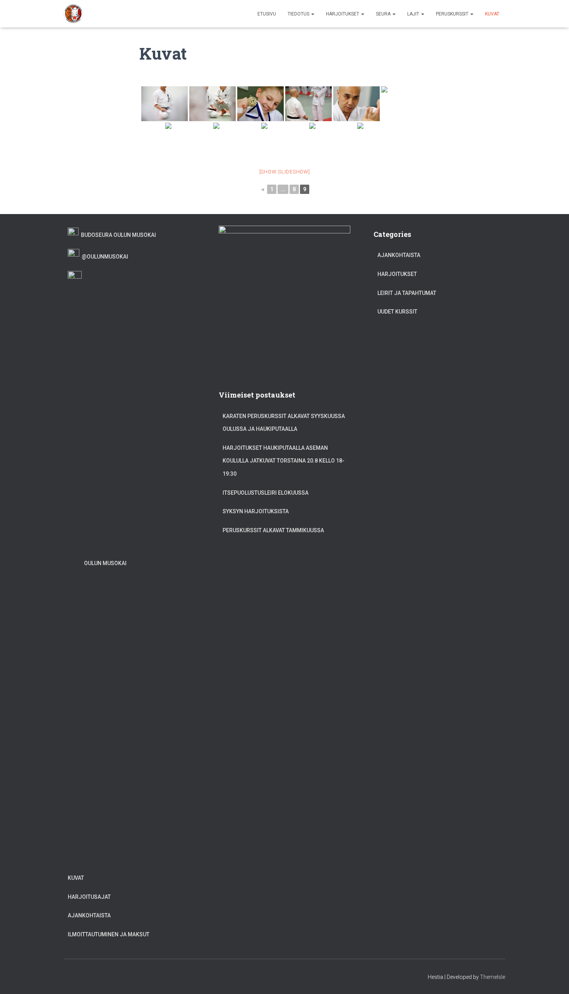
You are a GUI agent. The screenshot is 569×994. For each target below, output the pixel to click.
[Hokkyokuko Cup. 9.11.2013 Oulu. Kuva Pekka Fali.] (260, 103)
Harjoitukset (343, 14)
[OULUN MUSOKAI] (73, 14)
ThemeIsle (492, 977)
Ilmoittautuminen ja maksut (108, 934)
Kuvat (492, 14)
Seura (384, 14)
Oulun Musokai (104, 563)
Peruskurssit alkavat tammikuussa (273, 530)
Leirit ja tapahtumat (406, 293)
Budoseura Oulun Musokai (117, 235)
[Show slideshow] (284, 172)
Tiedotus (299, 14)
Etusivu (266, 14)
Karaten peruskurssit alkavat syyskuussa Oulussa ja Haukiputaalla (284, 422)
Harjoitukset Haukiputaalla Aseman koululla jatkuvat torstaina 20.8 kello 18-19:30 (283, 461)
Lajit (413, 14)
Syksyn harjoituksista (256, 511)
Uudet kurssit (397, 311)
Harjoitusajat (89, 897)
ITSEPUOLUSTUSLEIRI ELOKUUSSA (265, 493)
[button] (312, 14)
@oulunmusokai (103, 257)
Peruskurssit (453, 14)
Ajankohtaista (89, 915)
